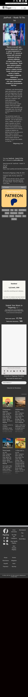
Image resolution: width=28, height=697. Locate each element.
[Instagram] (7, 538)
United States (6, 183)
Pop (12, 210)
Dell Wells (17, 465)
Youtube (17, 460)
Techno (12, 216)
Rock (24, 216)
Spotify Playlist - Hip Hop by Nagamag (14, 182)
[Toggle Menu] (24, 8)
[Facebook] (4, 371)
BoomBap (17, 419)
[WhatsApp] (17, 371)
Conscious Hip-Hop (10, 179)
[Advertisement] (14, 12)
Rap (14, 180)
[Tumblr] (20, 371)
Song (4, 416)
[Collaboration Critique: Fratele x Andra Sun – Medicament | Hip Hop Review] (20, 402)
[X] (7, 371)
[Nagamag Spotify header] (26, 0)
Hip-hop (17, 179)
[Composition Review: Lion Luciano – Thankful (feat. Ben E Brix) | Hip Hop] (8, 402)
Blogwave (18, 216)
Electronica (14, 213)
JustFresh (22, 179)
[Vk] (23, 371)
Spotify (18, 176)
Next (22, 187)
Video (20, 459)
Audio (10, 176)
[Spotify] (7, 541)
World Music (22, 210)
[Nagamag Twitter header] (17, 0)
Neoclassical (5, 210)
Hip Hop (14, 176)
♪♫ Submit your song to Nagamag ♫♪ (16, 3)
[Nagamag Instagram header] (23, 0)
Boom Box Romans (19, 462)
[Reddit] (10, 371)
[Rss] (7, 544)
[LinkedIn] (14, 371)
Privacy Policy (14, 576)
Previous (6, 187)
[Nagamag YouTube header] (20, 0)
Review (4, 419)
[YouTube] (4, 544)
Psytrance (5, 216)
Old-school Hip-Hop (7, 180)
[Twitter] (4, 541)
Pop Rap (22, 466)
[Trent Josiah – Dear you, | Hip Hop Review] (8, 443)
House (7, 213)
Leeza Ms (17, 466)
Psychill (21, 213)
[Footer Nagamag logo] (5, 529)
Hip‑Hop (14, 219)
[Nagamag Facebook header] (14, 0)
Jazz (16, 210)
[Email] (4, 373)
